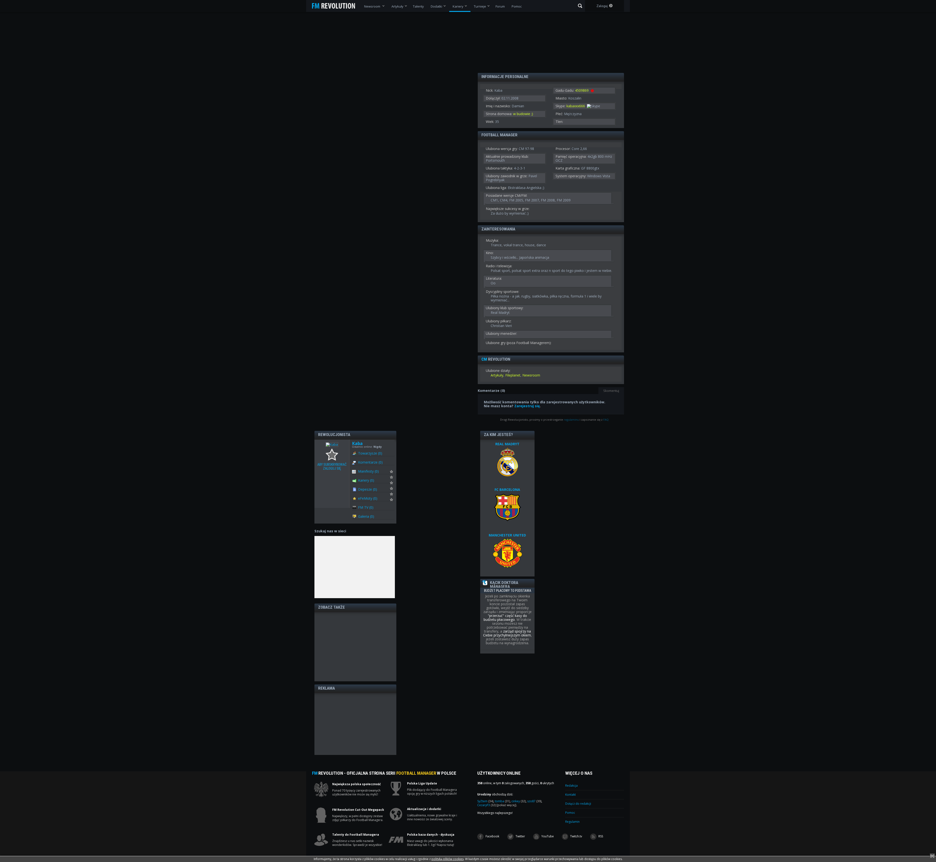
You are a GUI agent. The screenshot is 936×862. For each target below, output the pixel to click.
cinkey (518, 801)
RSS (600, 836)
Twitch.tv (575, 836)
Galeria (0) (366, 516)
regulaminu (571, 419)
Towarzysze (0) (370, 453)
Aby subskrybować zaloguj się (333, 455)
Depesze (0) (367, 489)
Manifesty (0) (368, 471)
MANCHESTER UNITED (507, 535)
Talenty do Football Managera (355, 835)
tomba (502, 801)
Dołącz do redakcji (578, 804)
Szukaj (580, 6)
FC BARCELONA (507, 489)
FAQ (606, 419)
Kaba (357, 443)
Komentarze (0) (370, 462)
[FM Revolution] (336, 6)
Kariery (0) (366, 480)
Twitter (520, 836)
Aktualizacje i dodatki (424, 809)
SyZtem (485, 801)
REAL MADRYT (507, 444)
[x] (932, 856)
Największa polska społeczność (356, 784)
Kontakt (570, 795)
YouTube (547, 836)
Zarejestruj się (527, 406)
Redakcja (571, 785)
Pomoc (570, 813)
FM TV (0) (365, 507)
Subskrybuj (395, 473)
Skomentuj (611, 390)
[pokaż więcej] (506, 805)
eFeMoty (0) (367, 498)
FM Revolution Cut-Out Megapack (358, 810)
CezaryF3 (486, 805)
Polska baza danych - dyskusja (430, 835)
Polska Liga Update (422, 783)
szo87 (534, 801)
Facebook (492, 836)
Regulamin (572, 822)
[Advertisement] (355, 646)
